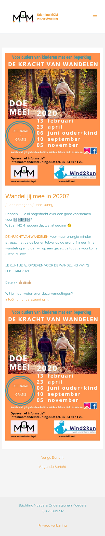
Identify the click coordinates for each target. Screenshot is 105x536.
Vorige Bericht (52, 457)
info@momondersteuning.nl (27, 299)
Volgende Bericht (52, 467)
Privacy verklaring (52, 525)
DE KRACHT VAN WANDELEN (26, 236)
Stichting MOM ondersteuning (47, 16)
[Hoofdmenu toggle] (95, 16)
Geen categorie (19, 205)
